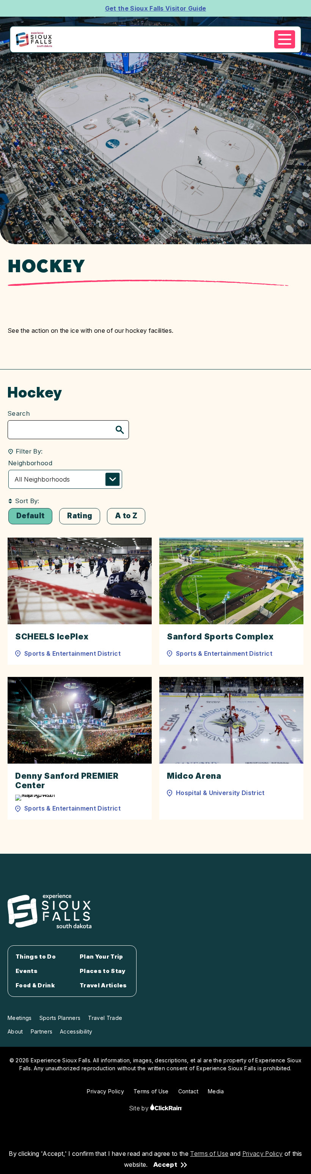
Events (27, 971)
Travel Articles (103, 985)
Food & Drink (35, 985)
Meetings (20, 1018)
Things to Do (36, 956)
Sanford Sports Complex (220, 636)
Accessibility (76, 1031)
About (15, 1031)
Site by (140, 1108)
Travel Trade (105, 1018)
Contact (188, 1091)
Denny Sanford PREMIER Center (67, 780)
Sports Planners (60, 1018)
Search (19, 413)
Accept (165, 1164)
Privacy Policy (262, 1153)
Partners (42, 1031)
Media (216, 1091)
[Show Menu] (284, 39)
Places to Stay (103, 971)
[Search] (120, 431)
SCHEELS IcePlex (52, 636)
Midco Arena (194, 776)
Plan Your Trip (101, 956)
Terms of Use (209, 1153)
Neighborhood (30, 463)
